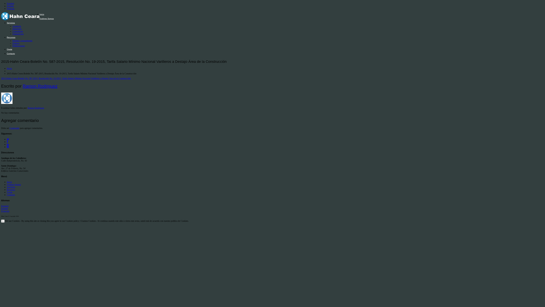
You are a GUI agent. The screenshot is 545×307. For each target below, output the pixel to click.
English (10, 6)
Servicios (11, 23)
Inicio (41, 14)
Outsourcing (18, 34)
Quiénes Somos (46, 18)
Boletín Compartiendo (22, 41)
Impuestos (17, 29)
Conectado (14, 128)
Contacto (11, 53)
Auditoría (16, 26)
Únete (9, 49)
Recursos (11, 37)
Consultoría (17, 31)
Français (10, 8)
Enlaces (15, 43)
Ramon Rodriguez (40, 86)
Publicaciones (18, 46)
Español (10, 3)
